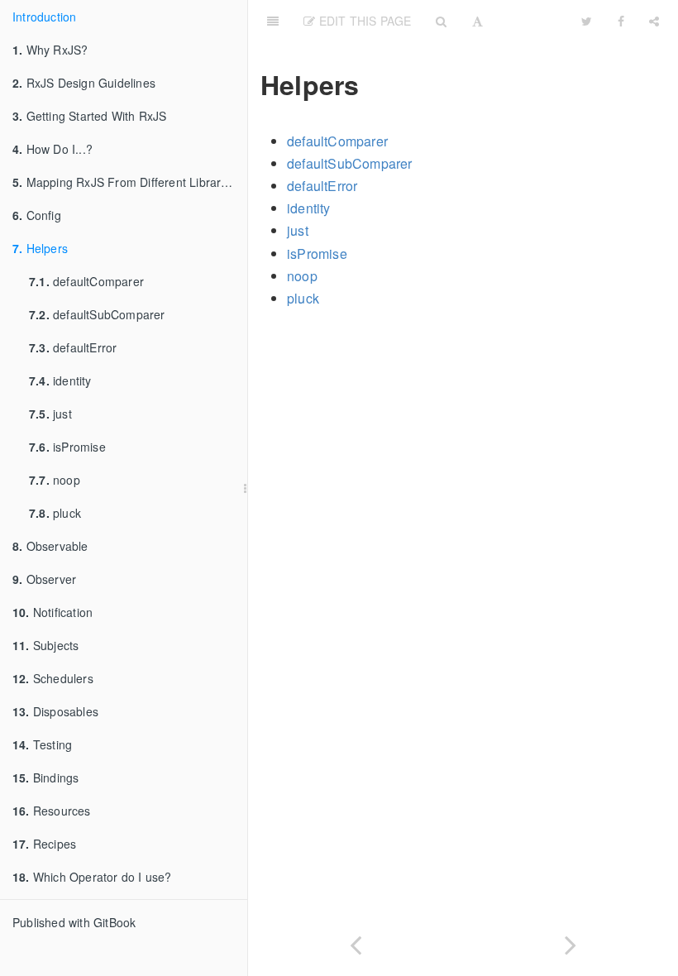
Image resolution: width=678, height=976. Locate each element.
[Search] (441, 20)
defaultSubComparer (97, 314)
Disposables (55, 711)
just (50, 413)
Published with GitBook (74, 922)
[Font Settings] (477, 20)
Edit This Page (363, 20)
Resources (51, 810)
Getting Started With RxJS (89, 116)
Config (36, 215)
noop (54, 479)
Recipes (44, 843)
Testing (42, 744)
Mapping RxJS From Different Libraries (124, 182)
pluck (55, 513)
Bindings (45, 777)
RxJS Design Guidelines (83, 82)
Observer (44, 579)
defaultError (73, 347)
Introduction (44, 16)
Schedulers (52, 678)
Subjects (45, 645)
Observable (50, 546)
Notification (52, 612)
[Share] (654, 20)
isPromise (67, 446)
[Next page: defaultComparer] (570, 941)
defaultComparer (86, 281)
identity (60, 380)
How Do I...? (52, 149)
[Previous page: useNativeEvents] (355, 941)
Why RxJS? (50, 49)
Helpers (40, 248)
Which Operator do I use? (92, 876)
